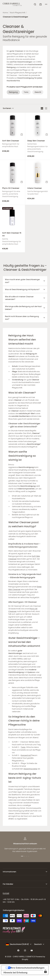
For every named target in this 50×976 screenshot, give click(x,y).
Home (5, 12)
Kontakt (6, 893)
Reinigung (13, 92)
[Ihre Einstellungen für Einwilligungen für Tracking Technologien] (45, 971)
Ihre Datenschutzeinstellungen (27, 967)
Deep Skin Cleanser (37, 146)
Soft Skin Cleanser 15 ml (11, 238)
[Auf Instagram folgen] (25, 950)
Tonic (26, 92)
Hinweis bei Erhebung (15, 972)
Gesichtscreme (30, 769)
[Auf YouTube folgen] (32, 950)
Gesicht (38, 92)
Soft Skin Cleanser (10, 144)
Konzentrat (26, 755)
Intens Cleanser (37, 191)
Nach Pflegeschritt (17, 12)
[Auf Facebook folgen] (18, 950)
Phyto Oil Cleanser (11, 192)
